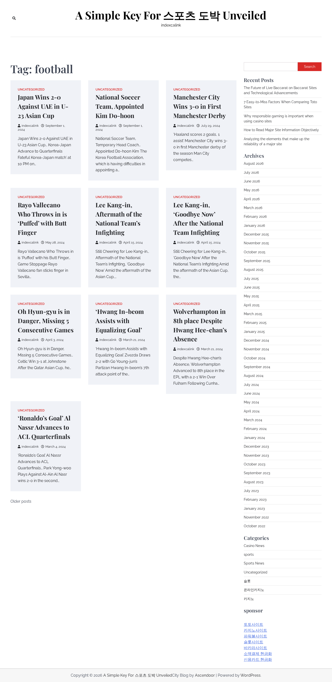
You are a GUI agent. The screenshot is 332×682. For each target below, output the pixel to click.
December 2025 (256, 234)
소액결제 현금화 (258, 653)
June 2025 (252, 287)
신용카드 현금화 (258, 659)
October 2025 (254, 252)
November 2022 (256, 517)
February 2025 (255, 323)
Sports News (254, 563)
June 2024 (252, 393)
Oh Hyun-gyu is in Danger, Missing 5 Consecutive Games (46, 320)
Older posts (20, 501)
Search (309, 67)
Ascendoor (205, 675)
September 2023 (257, 473)
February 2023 (255, 499)
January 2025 (254, 332)
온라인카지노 (254, 590)
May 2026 (251, 190)
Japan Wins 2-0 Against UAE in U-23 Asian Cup (43, 106)
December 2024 (256, 340)
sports (249, 554)
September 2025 (257, 261)
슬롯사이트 (253, 642)
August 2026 (253, 163)
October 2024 (254, 358)
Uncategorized (31, 89)
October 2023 (254, 464)
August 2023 (253, 482)
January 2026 (254, 225)
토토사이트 (253, 624)
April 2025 (252, 305)
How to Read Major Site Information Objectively (281, 130)
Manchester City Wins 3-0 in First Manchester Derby (199, 106)
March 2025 (253, 314)
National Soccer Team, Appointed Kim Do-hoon (120, 106)
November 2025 (256, 243)
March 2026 (253, 208)
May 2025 (251, 296)
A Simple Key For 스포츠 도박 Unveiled (170, 15)
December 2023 (256, 446)
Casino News (254, 546)
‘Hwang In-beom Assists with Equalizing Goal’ (120, 320)
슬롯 (247, 581)
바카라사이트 (255, 648)
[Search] (14, 18)
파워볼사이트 (255, 636)
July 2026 (251, 172)
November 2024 (256, 349)
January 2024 (254, 438)
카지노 (249, 599)
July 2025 (251, 279)
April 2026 (252, 199)
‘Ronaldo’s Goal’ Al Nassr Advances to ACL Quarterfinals (44, 427)
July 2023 (251, 491)
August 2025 (253, 270)
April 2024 (252, 411)
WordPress (250, 675)
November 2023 (256, 455)
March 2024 (253, 420)
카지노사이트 (255, 630)
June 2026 (252, 181)
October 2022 (254, 526)
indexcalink (30, 125)
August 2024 (253, 376)
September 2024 (257, 367)
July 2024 (251, 385)
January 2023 (254, 508)
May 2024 (251, 402)
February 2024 (255, 429)
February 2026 (255, 216)
